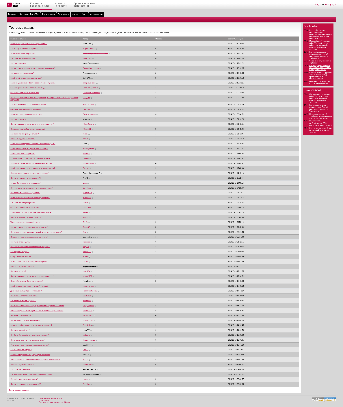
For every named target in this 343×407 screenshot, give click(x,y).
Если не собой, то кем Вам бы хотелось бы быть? (30, 158)
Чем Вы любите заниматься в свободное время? (30, 198)
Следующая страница (19, 390)
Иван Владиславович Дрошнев (95, 53)
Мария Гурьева (89, 340)
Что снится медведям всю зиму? (23, 296)
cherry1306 (87, 365)
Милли (85, 217)
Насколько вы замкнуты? (20, 315)
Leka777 (86, 330)
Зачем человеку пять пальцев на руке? (26, 114)
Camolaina (87, 188)
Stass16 (86, 355)
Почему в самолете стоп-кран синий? (25, 178)
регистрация (330, 4)
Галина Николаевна (91, 68)
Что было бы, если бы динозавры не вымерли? (29, 335)
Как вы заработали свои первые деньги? (26, 49)
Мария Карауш (89, 49)
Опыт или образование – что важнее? (25, 109)
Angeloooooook (89, 73)
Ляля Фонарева (89, 114)
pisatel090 (87, 252)
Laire (85, 183)
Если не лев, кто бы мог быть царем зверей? (28, 44)
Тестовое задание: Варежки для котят (25, 217)
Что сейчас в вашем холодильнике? (25, 193)
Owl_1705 (87, 78)
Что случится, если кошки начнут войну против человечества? (36, 232)
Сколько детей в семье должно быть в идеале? (29, 88)
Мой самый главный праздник (22, 53)
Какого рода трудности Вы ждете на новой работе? (31, 212)
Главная (12, 14)
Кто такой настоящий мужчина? (23, 58)
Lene (85, 144)
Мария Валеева (89, 266)
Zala (84, 232)
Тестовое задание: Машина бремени (25, 222)
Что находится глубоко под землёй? (25, 320)
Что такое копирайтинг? (20, 330)
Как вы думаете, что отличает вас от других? (29, 227)
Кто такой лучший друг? (20, 242)
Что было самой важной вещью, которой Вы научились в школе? (37, 306)
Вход (317, 4)
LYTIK (85, 350)
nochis (85, 261)
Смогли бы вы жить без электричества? (26, 281)
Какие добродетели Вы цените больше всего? (29, 149)
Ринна (85, 360)
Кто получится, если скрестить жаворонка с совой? (31, 374)
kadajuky (86, 335)
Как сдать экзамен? (18, 63)
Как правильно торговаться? (22, 73)
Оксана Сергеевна (90, 88)
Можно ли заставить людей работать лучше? (28, 261)
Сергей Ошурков (89, 237)
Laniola (85, 379)
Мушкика (86, 119)
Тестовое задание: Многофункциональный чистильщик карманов (36, 311)
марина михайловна (91, 374)
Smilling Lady (88, 320)
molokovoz (87, 198)
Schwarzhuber (88, 163)
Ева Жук (86, 384)
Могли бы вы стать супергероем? (24, 379)
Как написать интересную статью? (24, 134)
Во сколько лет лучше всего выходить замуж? (29, 345)
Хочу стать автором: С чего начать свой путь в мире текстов (320, 130)
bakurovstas (87, 311)
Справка (45, 400)
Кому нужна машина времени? (22, 154)
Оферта (67, 402)
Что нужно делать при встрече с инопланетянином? (31, 188)
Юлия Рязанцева (90, 63)
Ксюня (85, 256)
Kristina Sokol (88, 104)
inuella (85, 139)
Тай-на (85, 212)
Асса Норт (87, 208)
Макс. (85, 134)
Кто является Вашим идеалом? (23, 301)
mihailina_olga (88, 286)
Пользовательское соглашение (51, 402)
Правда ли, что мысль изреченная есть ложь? (29, 237)
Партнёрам (63, 14)
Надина (86, 247)
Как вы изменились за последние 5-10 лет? (28, 104)
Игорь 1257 (87, 276)
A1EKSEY (87, 44)
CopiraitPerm (88, 227)
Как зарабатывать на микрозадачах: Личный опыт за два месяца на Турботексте (318, 55)
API (40, 400)
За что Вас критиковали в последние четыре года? (31, 163)
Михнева (86, 154)
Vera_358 (86, 98)
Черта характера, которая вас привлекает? (27, 340)
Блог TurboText (310, 26)
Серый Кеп (87, 325)
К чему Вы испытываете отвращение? (25, 183)
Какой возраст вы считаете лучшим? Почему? (29, 286)
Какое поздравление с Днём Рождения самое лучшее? (32, 83)
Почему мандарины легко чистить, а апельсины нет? (32, 124)
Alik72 (85, 178)
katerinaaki (87, 301)
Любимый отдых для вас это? (22, 139)
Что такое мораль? (18, 271)
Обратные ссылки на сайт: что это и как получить (320, 82)
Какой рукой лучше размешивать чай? (26, 78)
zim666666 (87, 345)
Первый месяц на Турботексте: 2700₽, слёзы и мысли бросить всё (320, 123)
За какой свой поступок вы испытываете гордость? (31, 325)
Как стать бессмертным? (20, 369)
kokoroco (86, 242)
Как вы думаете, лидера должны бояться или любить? (32, 68)
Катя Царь (87, 281)
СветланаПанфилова (91, 93)
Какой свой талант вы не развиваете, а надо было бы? (32, 168)
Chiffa (85, 222)
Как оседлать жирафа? (19, 252)
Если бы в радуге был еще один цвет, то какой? (30, 355)
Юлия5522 (87, 129)
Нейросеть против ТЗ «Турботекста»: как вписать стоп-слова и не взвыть (320, 116)
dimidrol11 (87, 109)
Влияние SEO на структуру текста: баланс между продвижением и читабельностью (320, 76)
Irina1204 (86, 271)
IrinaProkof (87, 296)
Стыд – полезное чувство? (21, 256)
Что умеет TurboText (29, 14)
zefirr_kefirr (87, 58)
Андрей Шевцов (89, 369)
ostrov (85, 203)
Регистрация (48, 14)
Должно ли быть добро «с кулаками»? (26, 291)
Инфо (84, 14)
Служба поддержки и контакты (50, 398)
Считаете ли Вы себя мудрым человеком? (27, 129)
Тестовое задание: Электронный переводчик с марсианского (35, 360)
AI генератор (96, 14)
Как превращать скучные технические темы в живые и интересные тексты (320, 68)
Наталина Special (90, 291)
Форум (75, 14)
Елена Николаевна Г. (91, 173)
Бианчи (86, 168)
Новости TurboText (312, 90)
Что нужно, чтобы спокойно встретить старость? (30, 247)
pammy (86, 158)
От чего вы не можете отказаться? (24, 93)
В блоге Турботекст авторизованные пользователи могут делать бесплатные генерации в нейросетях (320, 34)
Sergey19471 (88, 315)
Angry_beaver (88, 306)
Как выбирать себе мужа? (20, 350)
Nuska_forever (88, 149)
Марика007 (87, 193)
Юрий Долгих (88, 124)
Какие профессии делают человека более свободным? (32, 144)
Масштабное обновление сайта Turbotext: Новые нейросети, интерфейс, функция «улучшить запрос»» (319, 45)
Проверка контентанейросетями (84, 4)
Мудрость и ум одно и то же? (22, 266)
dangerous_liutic (89, 83)
